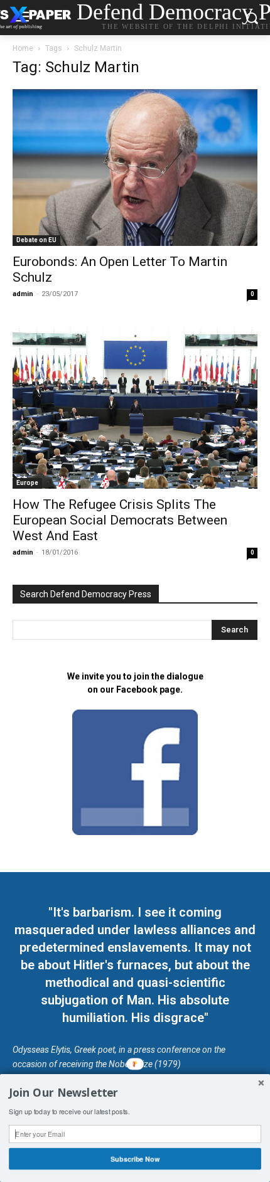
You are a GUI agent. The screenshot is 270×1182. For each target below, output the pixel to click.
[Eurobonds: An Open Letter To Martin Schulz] (135, 167)
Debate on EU (36, 240)
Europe (27, 482)
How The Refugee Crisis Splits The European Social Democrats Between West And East (120, 520)
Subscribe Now (135, 1158)
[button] (135, 1092)
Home (23, 48)
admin (23, 294)
